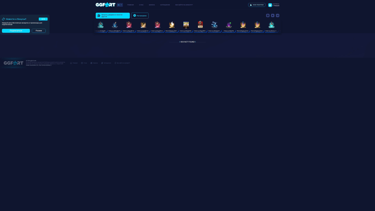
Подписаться (16, 31)
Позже (39, 31)
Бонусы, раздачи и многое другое (112, 15)
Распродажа (141, 16)
